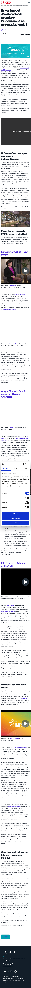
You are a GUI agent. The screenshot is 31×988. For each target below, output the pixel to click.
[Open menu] (29, 3)
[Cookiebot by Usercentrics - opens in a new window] (22, 464)
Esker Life (10, 5)
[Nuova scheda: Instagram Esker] (15, 971)
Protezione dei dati (7, 980)
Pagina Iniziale (3, 5)
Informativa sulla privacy (8, 978)
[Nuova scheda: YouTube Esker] (10, 971)
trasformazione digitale (9, 309)
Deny (15, 522)
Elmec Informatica (19, 294)
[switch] (27, 498)
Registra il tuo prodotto (18, 980)
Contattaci (8, 965)
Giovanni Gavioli (24, 698)
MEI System (10, 605)
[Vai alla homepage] (9, 952)
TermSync (5, 982)
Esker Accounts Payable (8, 611)
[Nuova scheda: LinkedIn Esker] (4, 971)
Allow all (15, 513)
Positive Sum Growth (14, 550)
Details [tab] (15, 468)
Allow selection (16, 518)
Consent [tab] (5, 468)
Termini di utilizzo (20, 978)
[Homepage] (6, 3)
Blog (7, 5)
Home (5, 936)
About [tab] (25, 468)
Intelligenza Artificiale (20, 747)
